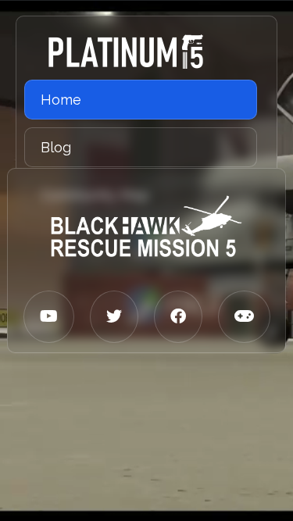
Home (61, 99)
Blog (56, 147)
